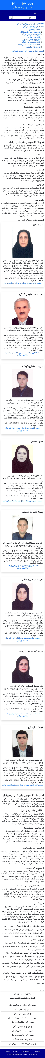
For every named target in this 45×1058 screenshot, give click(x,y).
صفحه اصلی (38, 13)
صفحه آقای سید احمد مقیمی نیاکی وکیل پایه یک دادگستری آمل (22, 354)
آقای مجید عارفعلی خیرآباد (30, 34)
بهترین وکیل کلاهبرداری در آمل (23, 1035)
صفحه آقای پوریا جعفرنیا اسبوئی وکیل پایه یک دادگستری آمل (22, 567)
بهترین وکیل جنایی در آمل (22, 1039)
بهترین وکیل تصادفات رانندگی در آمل (22, 1044)
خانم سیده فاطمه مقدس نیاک (29, 44)
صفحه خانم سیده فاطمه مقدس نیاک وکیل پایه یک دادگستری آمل (22, 715)
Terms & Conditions (11, 1051)
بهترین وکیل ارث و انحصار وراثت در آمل (22, 1018)
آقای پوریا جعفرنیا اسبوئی (31, 39)
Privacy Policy (27, 1051)
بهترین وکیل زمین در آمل (22, 1009)
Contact (37, 1051)
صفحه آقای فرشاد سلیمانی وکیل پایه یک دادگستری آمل (22, 785)
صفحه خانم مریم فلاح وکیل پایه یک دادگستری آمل (22, 283)
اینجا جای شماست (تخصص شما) (22, 998)
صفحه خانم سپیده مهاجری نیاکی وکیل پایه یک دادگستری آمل (22, 639)
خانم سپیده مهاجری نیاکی (31, 42)
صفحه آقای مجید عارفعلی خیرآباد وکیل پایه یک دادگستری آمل (22, 429)
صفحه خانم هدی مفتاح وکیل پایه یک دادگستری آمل (22, 501)
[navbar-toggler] (3, 13)
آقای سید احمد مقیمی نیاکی (30, 32)
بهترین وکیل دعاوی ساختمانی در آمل (22, 1005)
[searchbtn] (10, 17)
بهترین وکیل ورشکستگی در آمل (23, 1022)
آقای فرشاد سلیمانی (33, 47)
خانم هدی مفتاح (34, 37)
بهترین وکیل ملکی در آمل (22, 1013)
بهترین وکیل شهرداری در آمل (22, 1031)
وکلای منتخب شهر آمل (22, 994)
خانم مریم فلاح (34, 29)
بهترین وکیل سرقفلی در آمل (22, 1026)
